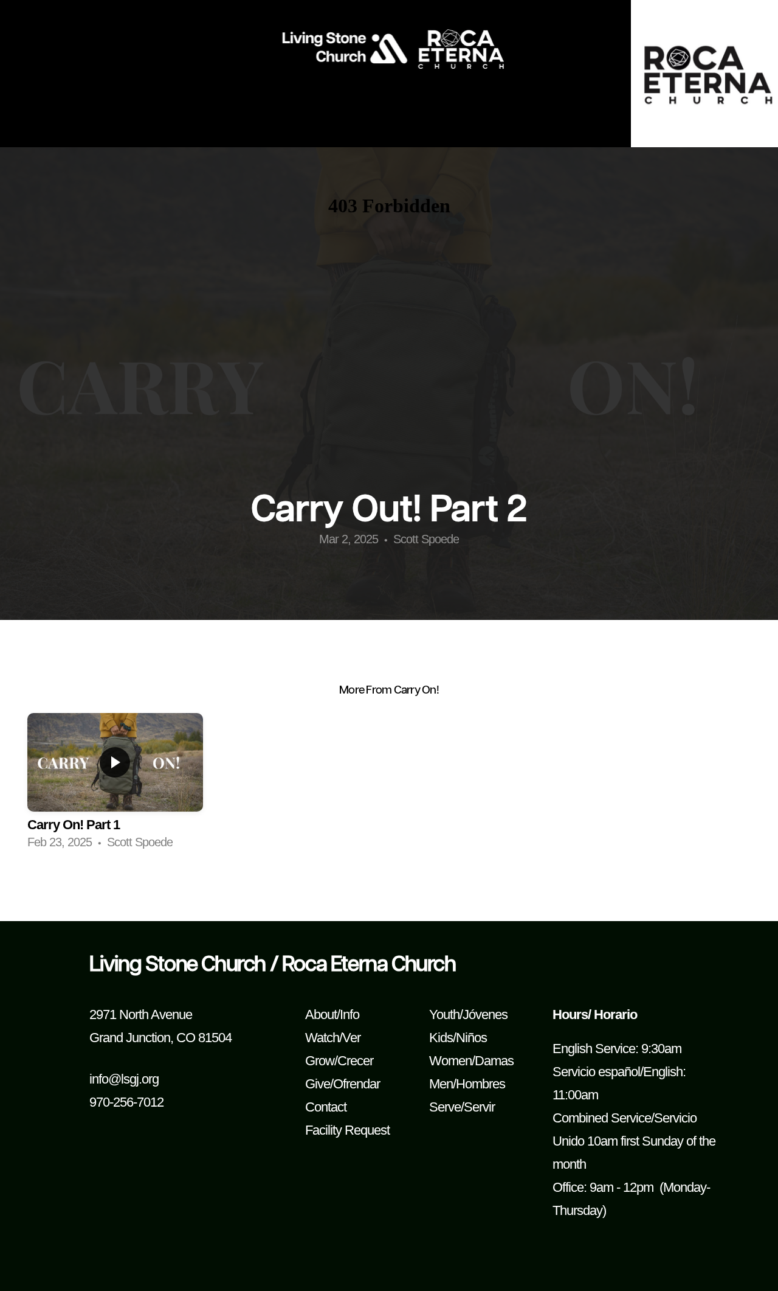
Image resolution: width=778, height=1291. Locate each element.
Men (441, 1083)
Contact (325, 1107)
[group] (115, 785)
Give (317, 1083)
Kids (441, 1037)
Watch (322, 1037)
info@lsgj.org (124, 1079)
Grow (319, 1060)
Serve (445, 1107)
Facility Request (347, 1130)
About (321, 1014)
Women (450, 1060)
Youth (444, 1014)
